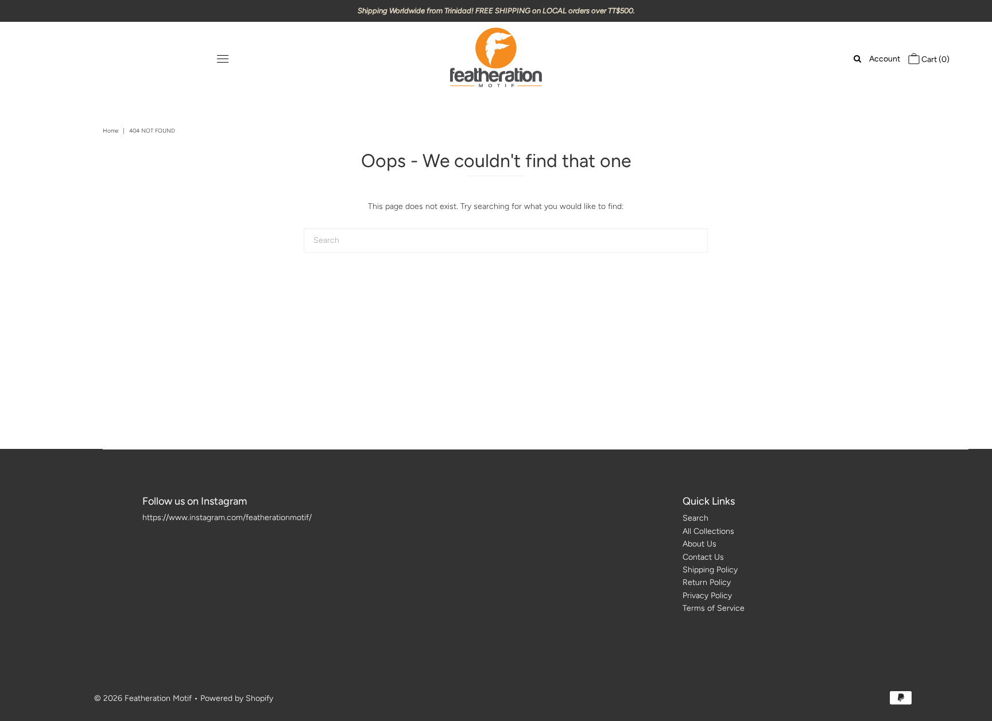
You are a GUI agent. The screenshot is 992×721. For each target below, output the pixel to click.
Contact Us (703, 557)
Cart (935, 59)
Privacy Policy (707, 595)
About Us (699, 544)
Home (110, 130)
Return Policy (707, 582)
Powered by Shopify (236, 698)
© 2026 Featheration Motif (143, 698)
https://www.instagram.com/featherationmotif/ (227, 517)
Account (884, 59)
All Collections (708, 531)
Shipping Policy (710, 570)
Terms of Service (714, 608)
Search (695, 518)
